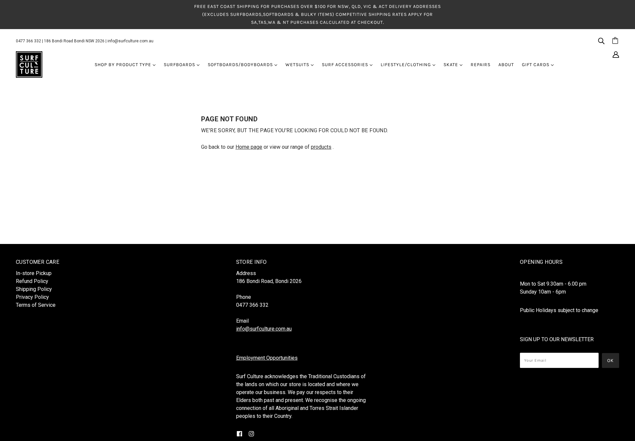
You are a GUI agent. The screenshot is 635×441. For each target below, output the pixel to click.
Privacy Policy (32, 297)
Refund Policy (32, 281)
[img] (601, 40)
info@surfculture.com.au (130, 41)
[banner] (29, 64)
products (321, 147)
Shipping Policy (34, 289)
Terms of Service (36, 305)
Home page (248, 147)
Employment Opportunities (267, 358)
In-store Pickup (34, 273)
